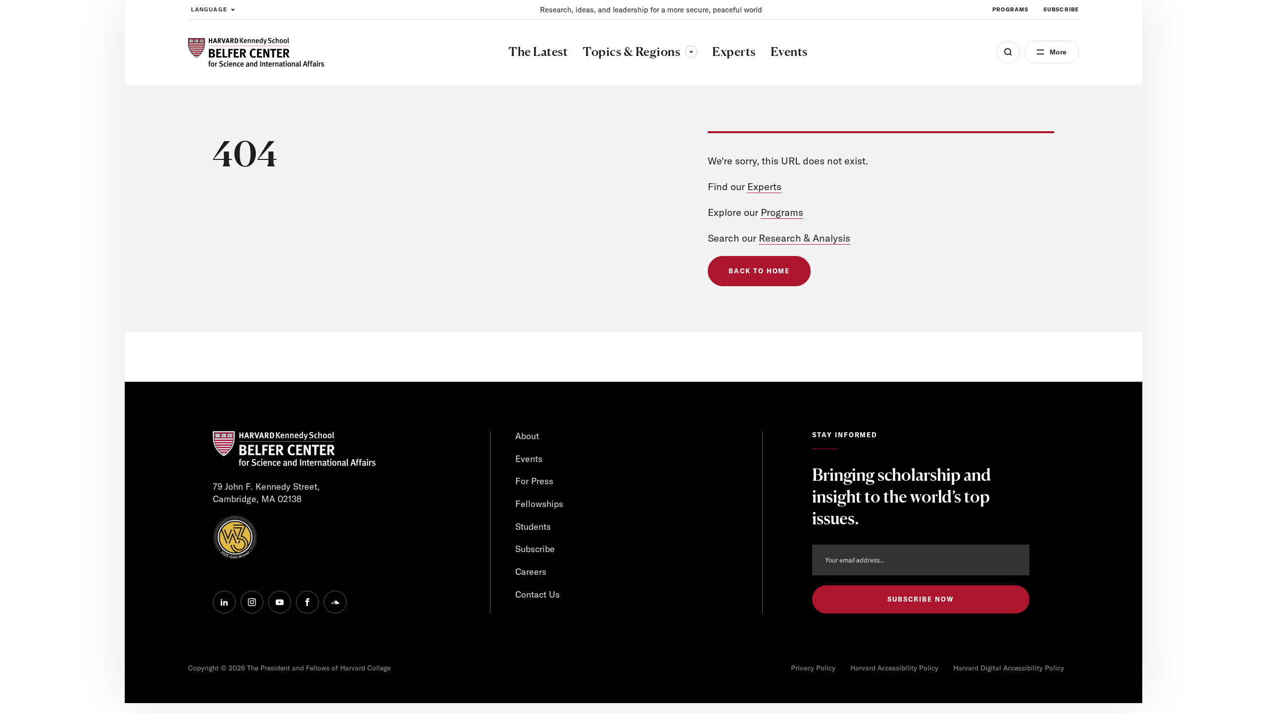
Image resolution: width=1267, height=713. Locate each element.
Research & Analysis (804, 238)
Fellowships (539, 503)
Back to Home (759, 271)
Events (528, 458)
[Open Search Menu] (1008, 52)
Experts (764, 186)
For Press (534, 481)
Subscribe (1061, 9)
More (1058, 52)
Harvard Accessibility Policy (894, 667)
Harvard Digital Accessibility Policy (1008, 667)
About (527, 436)
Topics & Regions (640, 51)
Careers (530, 571)
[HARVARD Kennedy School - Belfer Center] (256, 52)
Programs (1010, 9)
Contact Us (537, 594)
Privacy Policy (813, 667)
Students (533, 526)
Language (209, 9)
